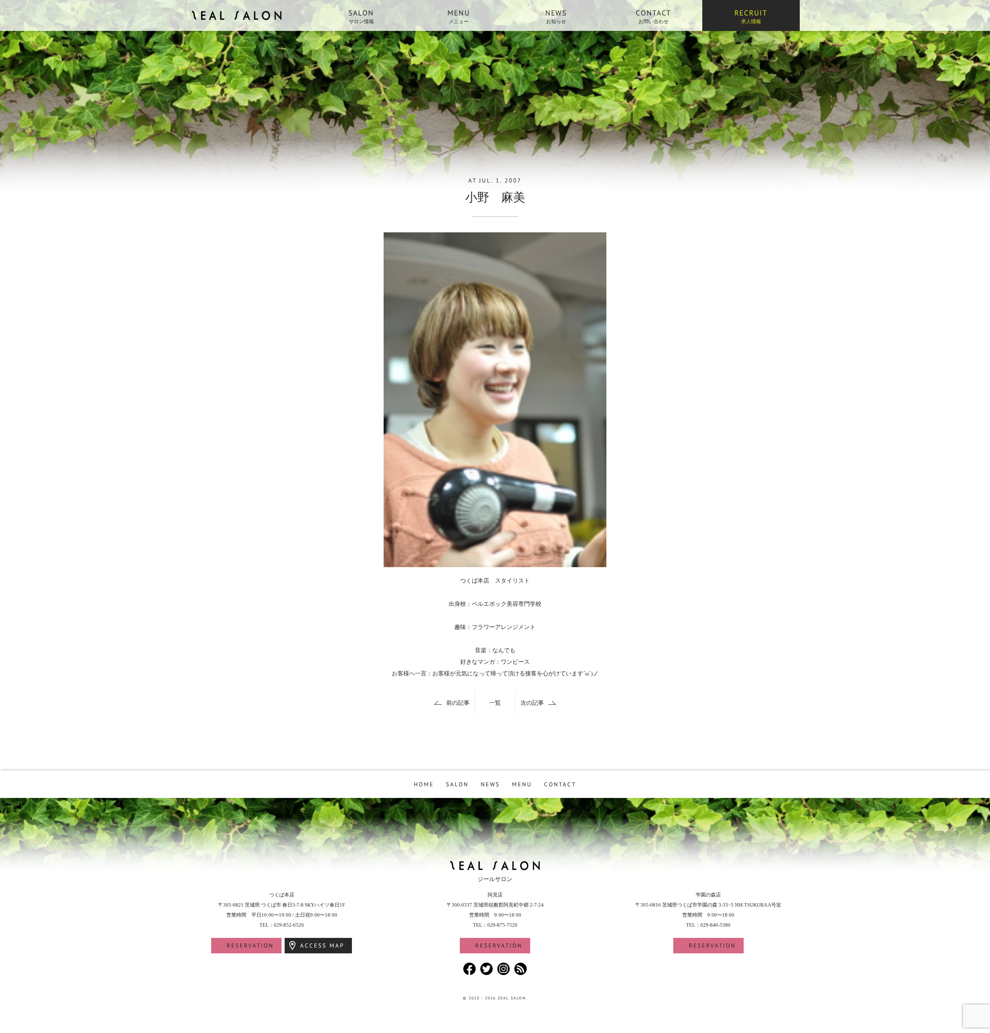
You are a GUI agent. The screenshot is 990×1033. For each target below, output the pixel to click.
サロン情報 (361, 16)
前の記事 (457, 703)
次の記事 (532, 703)
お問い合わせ (653, 16)
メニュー (458, 16)
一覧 (495, 703)
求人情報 (750, 16)
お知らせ (556, 16)
